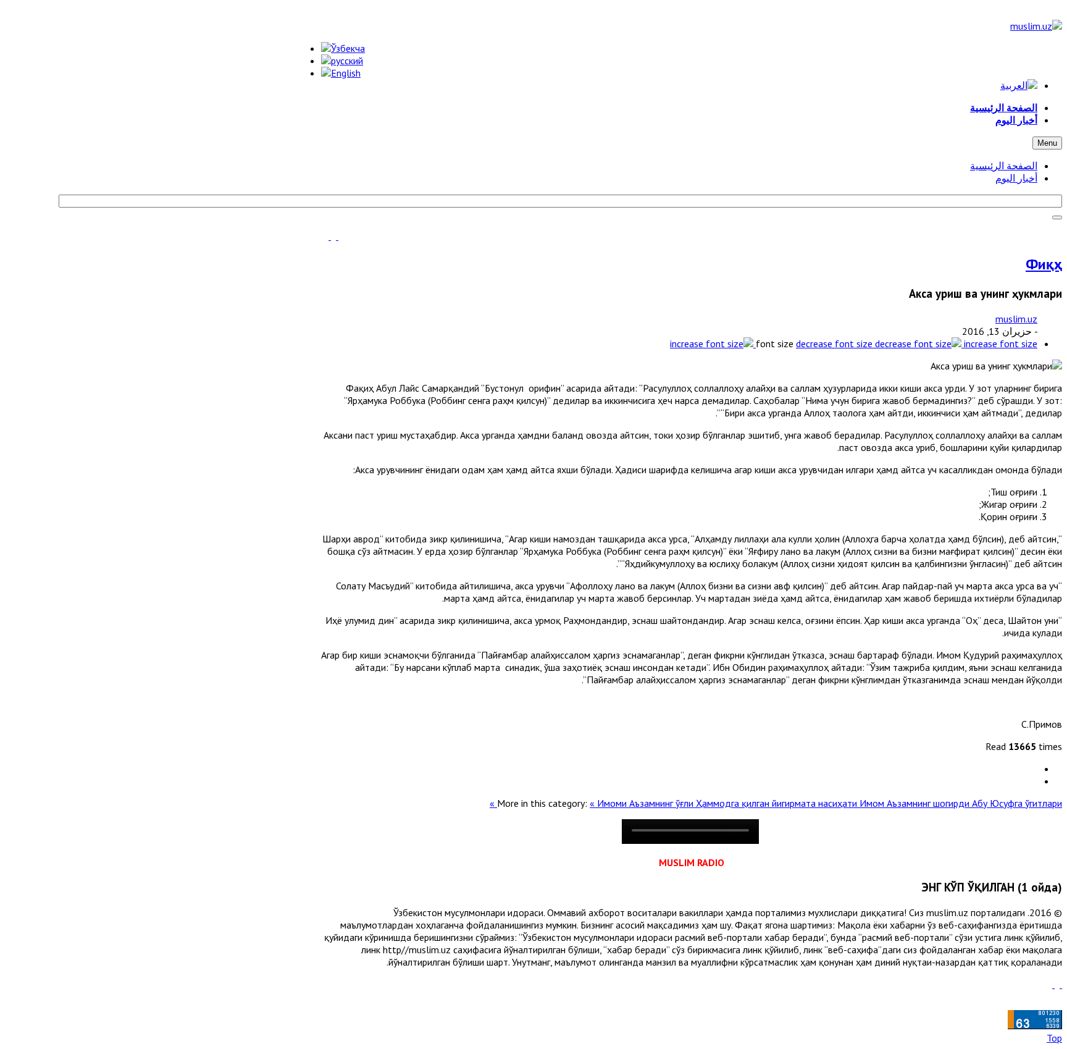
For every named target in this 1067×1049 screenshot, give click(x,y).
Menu (1047, 143)
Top (1054, 1038)
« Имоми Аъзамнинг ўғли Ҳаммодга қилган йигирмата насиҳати (725, 803)
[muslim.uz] (1036, 26)
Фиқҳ (1044, 264)
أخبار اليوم (1016, 178)
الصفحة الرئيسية (1003, 165)
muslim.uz (1016, 319)
